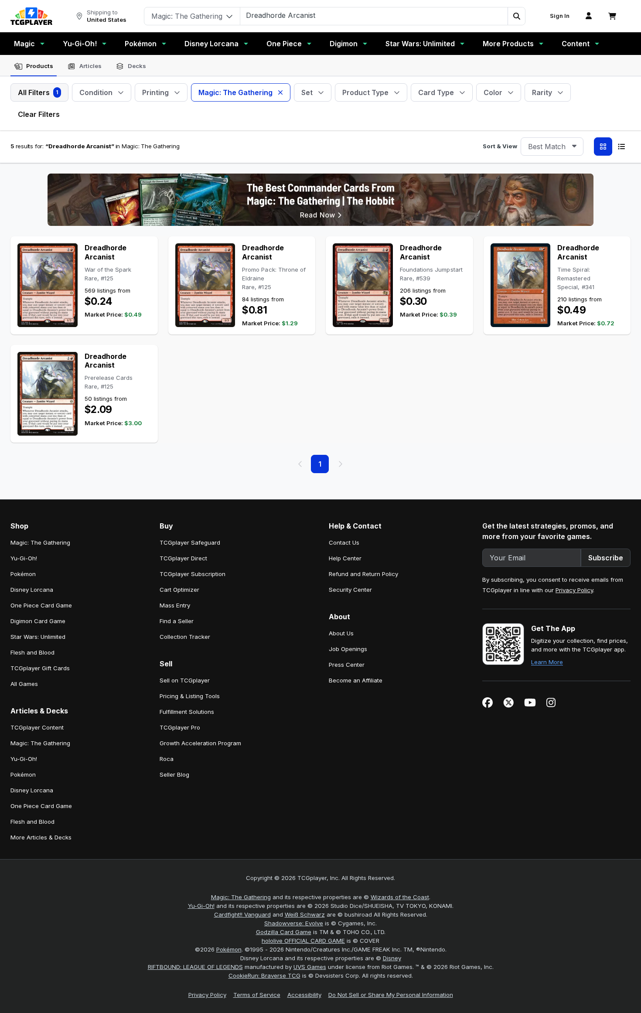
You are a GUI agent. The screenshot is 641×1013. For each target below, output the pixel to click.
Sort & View (500, 146)
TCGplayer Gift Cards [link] (40, 668)
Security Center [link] (350, 589)
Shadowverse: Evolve (293, 923)
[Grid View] (603, 146)
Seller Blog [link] (174, 774)
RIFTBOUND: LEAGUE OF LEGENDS (195, 966)
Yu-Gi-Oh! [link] (23, 558)
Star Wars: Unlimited (420, 43)
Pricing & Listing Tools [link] (190, 695)
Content (576, 43)
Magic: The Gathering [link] (40, 542)
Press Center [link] (347, 664)
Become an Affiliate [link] (355, 680)
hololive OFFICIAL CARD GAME (303, 940)
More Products (508, 43)
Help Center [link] (345, 558)
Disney (392, 958)
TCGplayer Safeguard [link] (190, 542)
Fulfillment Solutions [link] (187, 711)
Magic (24, 43)
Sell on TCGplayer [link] (185, 680)
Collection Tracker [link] (185, 636)
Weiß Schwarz (305, 914)
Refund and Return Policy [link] (363, 573)
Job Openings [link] (348, 648)
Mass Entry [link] (175, 605)
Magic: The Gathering (241, 897)
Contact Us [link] (344, 542)
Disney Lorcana (211, 43)
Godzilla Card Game (283, 931)
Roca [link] (167, 758)
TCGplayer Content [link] (37, 727)
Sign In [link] (559, 16)
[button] (516, 16)
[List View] (621, 146)
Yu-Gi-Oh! (80, 43)
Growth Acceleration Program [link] (200, 743)
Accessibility (304, 994)
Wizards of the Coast (400, 897)
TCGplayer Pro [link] (180, 727)
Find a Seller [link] (177, 620)
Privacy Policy (574, 590)
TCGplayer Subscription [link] (192, 573)
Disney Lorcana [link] (31, 589)
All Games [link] (24, 683)
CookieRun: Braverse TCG (264, 975)
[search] (374, 15)
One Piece (284, 43)
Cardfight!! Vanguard (242, 914)
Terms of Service (256, 994)
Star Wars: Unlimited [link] (37, 636)
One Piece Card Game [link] (41, 605)
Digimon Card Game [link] (37, 620)
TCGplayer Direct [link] (183, 558)
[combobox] (552, 146)
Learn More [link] (547, 661)
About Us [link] (341, 633)
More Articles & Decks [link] (41, 837)
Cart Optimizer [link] (179, 589)
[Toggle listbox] (574, 146)
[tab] (33, 66)
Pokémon (141, 43)
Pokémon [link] (23, 573)
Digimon (344, 43)
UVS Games (309, 966)
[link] (31, 16)
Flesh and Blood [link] (32, 652)
